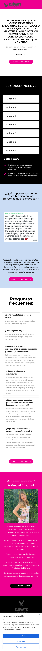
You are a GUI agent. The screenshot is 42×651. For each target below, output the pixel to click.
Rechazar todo (21, 647)
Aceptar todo (21, 636)
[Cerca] (40, 615)
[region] (21, 632)
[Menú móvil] (37, 5)
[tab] (21, 99)
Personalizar (21, 641)
